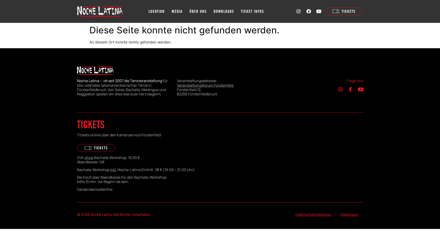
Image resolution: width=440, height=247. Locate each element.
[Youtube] (318, 11)
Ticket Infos (252, 11)
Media (177, 11)
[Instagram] (298, 11)
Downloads (224, 11)
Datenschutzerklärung (313, 215)
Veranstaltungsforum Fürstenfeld (205, 85)
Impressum (349, 215)
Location (156, 11)
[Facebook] (308, 11)
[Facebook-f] (350, 89)
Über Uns (198, 11)
